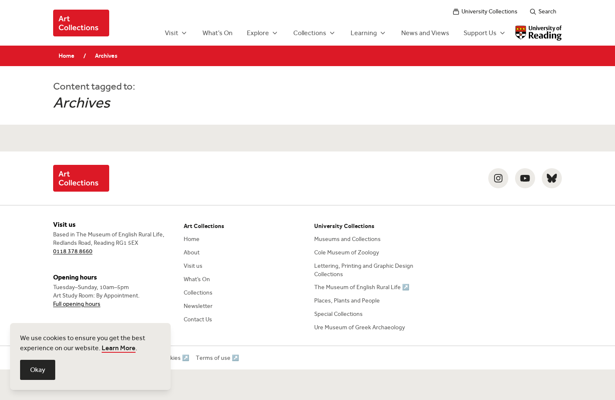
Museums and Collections (347, 239)
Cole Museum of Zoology (346, 252)
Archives (106, 55)
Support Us (480, 33)
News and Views (425, 33)
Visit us (193, 265)
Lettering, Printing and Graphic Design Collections (363, 270)
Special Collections (338, 314)
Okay (37, 370)
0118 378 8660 (72, 251)
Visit (171, 33)
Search (547, 11)
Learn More (119, 348)
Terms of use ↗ (217, 358)
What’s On (217, 33)
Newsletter (198, 306)
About (192, 252)
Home (66, 55)
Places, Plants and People (347, 300)
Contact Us (198, 319)
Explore (258, 33)
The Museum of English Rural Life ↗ (361, 287)
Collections (309, 33)
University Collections (489, 11)
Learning (364, 33)
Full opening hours (76, 304)
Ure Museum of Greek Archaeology (359, 327)
